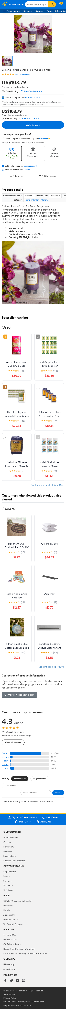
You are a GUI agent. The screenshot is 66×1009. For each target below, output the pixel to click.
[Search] (52, 4)
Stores (6, 876)
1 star (6, 768)
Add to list (18, 176)
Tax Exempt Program (13, 924)
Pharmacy (8, 905)
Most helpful (10, 785)
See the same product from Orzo (47, 485)
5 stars (5, 753)
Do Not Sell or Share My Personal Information (25, 953)
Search (58, 792)
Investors (7, 851)
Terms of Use (9, 934)
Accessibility (9, 914)
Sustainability (9, 855)
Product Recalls (10, 919)
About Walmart (10, 837)
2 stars (5, 764)
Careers (7, 842)
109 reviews (24, 74)
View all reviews (13, 742)
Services (27, 11)
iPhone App (8, 964)
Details (27, 169)
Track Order (24, 821)
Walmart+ (8, 885)
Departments (13, 11)
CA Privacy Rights (11, 944)
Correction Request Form (19, 694)
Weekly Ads (45, 821)
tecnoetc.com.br (32, 97)
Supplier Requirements (14, 860)
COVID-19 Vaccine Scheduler (17, 900)
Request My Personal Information (19, 948)
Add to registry (49, 176)
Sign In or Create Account (24, 817)
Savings (39, 11)
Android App (9, 968)
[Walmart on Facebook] (5, 981)
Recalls (6, 910)
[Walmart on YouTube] (17, 981)
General (44, 199)
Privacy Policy (10, 939)
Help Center (52, 817)
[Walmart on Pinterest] (23, 981)
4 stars (5, 757)
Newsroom (8, 846)
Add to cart (33, 125)
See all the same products (51, 666)
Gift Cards (8, 889)
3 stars (5, 760)
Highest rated (39, 778)
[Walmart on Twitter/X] (11, 981)
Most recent (20, 778)
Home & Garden (32, 199)
